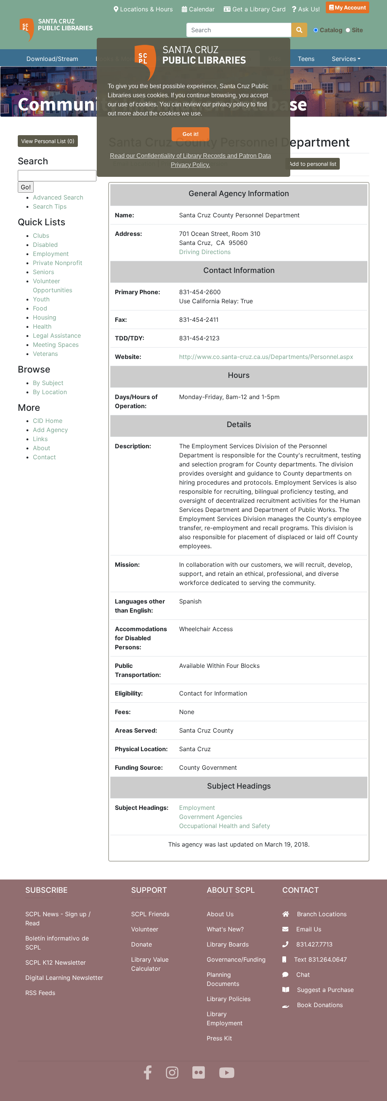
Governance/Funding (236, 959)
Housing (44, 317)
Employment (197, 807)
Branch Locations (322, 914)
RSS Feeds (40, 993)
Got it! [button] (191, 134)
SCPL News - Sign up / (58, 914)
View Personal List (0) (47, 141)
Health (42, 326)
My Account (350, 7)
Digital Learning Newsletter (64, 977)
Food (40, 308)
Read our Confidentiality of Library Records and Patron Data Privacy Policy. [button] (190, 160)
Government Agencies (210, 816)
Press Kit (219, 1038)
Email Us (308, 929)
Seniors (43, 272)
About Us (220, 914)
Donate (141, 944)
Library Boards (228, 944)
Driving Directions (205, 252)
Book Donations (320, 1005)
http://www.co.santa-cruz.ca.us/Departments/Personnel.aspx (266, 356)
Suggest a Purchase (325, 989)
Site (357, 30)
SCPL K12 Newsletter (55, 962)
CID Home (47, 420)
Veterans (45, 353)
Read (32, 923)
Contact (44, 457)
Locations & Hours (147, 9)
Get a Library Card (258, 9)
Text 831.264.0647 (320, 959)
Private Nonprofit (57, 263)
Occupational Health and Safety (224, 826)
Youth (41, 299)
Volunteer (144, 929)
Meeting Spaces (56, 344)
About (41, 448)
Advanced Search (58, 197)
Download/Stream (52, 58)
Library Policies (229, 999)
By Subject (48, 383)
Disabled (45, 244)
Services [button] (344, 58)
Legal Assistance (57, 335)
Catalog (331, 30)
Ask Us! (308, 9)
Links (40, 439)
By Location (50, 392)
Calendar (201, 9)
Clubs (41, 235)
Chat (303, 974)
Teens (306, 58)
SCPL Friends (150, 914)
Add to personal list (312, 164)
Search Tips (50, 206)
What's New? (225, 929)
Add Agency (50, 430)
